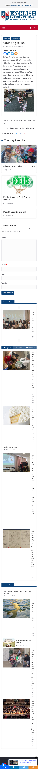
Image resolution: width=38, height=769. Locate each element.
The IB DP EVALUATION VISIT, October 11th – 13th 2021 (18, 592)
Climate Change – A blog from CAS (33, 612)
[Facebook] (5, 53)
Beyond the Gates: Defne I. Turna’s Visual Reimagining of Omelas (32, 548)
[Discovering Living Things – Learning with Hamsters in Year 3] (16, 360)
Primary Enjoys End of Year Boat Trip (19, 166)
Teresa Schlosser (18, 46)
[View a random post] (34, 27)
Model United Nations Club (14, 212)
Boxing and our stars (10, 447)
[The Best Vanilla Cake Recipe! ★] (16, 415)
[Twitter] (12, 53)
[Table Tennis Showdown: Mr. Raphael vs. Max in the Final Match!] (16, 673)
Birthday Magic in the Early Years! (20, 128)
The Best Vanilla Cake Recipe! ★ (33, 419)
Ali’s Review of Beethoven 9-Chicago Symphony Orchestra (32, 718)
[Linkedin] (8, 53)
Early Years (7, 38)
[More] (16, 53)
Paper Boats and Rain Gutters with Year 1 (19, 121)
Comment (5, 237)
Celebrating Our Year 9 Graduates (20, 5)
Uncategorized (16, 38)
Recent (20, 348)
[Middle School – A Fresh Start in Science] (19, 177)
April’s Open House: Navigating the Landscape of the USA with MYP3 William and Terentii (33, 485)
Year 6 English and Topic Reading (23, 641)
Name (4, 265)
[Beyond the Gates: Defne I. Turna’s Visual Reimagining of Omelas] (16, 538)
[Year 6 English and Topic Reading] (9, 643)
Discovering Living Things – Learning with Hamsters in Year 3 (33, 371)
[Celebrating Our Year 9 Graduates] (16, 319)
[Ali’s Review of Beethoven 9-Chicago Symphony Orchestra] (16, 723)
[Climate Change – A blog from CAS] (16, 618)
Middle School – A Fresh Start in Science (16, 198)
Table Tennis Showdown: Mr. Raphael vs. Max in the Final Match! (32, 668)
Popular (8, 348)
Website (4, 283)
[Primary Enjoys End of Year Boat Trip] (19, 146)
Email (3, 274)
